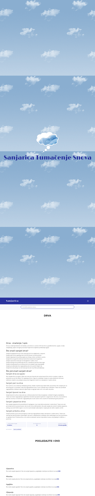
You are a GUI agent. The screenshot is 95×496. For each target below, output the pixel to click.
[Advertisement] (47, 328)
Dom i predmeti (17, 429)
